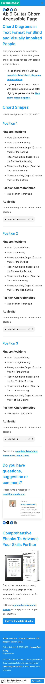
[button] (42, 3)
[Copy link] (15, 9)
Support (6, 642)
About (5, 638)
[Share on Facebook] (4, 9)
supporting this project (12, 666)
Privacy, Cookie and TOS (29, 638)
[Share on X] (7, 9)
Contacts (13, 638)
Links (20, 642)
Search (14, 642)
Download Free (37, 681)
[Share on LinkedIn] (11, 9)
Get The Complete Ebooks (19, 621)
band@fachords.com (14, 494)
